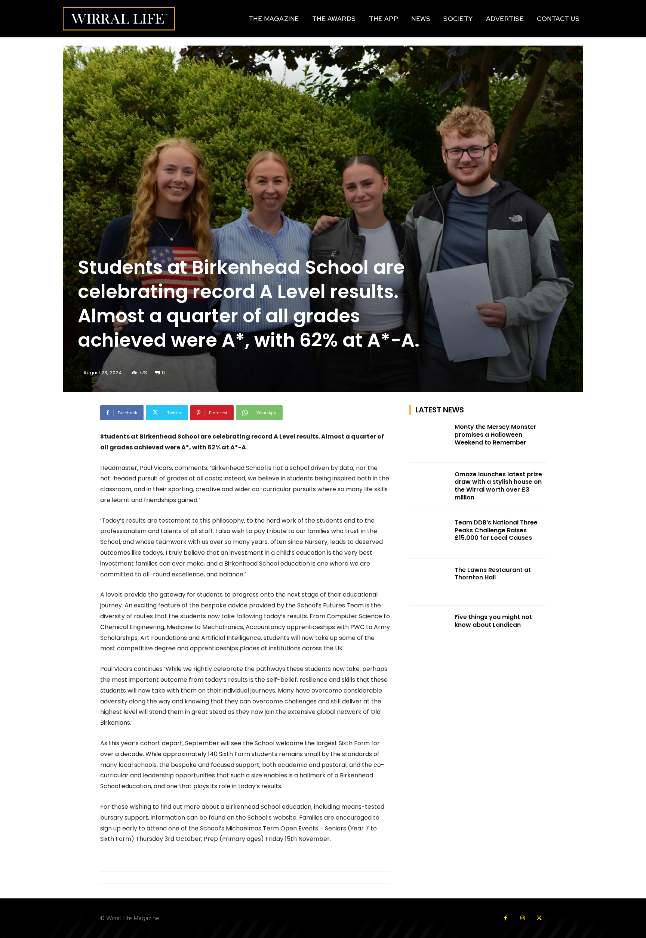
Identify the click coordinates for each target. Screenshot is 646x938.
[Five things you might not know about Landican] (429, 629)
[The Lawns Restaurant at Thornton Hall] (429, 582)
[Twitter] (539, 918)
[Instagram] (522, 918)
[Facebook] (505, 918)
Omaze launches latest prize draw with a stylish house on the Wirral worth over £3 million (498, 486)
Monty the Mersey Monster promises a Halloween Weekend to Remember (495, 434)
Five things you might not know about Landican (493, 621)
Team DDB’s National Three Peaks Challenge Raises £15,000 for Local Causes (496, 530)
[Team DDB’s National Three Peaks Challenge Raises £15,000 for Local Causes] (429, 534)
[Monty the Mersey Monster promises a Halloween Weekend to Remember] (429, 439)
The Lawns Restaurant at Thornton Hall (493, 574)
